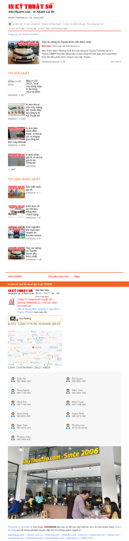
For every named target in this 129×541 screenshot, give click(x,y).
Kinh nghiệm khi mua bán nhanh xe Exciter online (33, 231)
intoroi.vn (82, 534)
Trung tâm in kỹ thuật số (20, 526)
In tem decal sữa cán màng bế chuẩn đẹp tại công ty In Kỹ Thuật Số (34, 110)
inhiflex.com (87, 537)
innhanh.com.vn (34, 534)
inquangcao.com (16, 534)
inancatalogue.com (55, 537)
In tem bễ (31, 28)
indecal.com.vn (97, 534)
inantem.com (113, 534)
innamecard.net (15, 537)
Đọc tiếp (115, 62)
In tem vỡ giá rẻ (32, 24)
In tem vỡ (17, 24)
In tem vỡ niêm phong (74, 24)
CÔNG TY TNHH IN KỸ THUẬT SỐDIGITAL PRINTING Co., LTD (34, 301)
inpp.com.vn (73, 537)
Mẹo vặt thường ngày (56, 28)
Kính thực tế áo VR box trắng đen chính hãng (32, 210)
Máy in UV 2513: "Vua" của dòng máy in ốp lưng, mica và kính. (34, 86)
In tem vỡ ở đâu (17, 28)
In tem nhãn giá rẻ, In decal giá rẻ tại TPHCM (34, 158)
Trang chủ (13, 34)
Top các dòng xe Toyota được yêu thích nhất (66, 42)
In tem (41, 28)
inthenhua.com (52, 534)
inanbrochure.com (34, 537)
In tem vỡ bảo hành (51, 24)
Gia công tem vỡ (95, 24)
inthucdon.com (69, 534)
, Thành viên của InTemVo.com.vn (61, 46)
